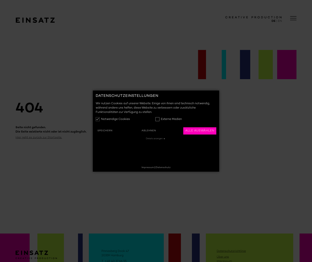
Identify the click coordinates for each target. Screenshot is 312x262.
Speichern (105, 130)
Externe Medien (171, 119)
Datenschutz (163, 167)
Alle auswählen (199, 130)
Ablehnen (149, 130)
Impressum (148, 167)
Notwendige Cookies (115, 119)
